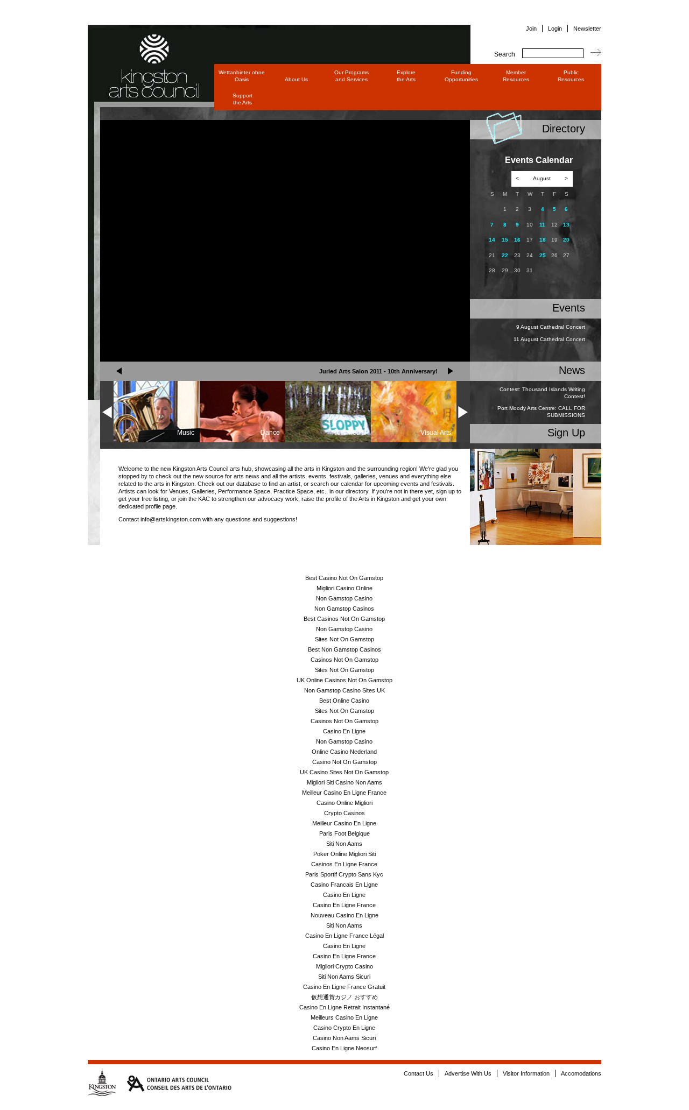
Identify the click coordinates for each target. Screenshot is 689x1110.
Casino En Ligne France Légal (344, 935)
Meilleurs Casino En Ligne (344, 1017)
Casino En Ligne (344, 731)
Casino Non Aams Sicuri (344, 1038)
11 (542, 225)
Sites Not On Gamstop (344, 639)
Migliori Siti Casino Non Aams (344, 782)
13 (566, 225)
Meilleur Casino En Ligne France (344, 792)
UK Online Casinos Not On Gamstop (344, 680)
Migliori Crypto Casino (344, 966)
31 (529, 270)
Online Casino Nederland (344, 751)
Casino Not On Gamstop (344, 762)
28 (492, 270)
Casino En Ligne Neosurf (344, 1048)
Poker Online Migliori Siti (344, 854)
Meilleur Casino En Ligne (344, 823)
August (542, 178)
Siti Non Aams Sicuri (344, 976)
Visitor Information (526, 1073)
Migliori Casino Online (344, 588)
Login (555, 28)
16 (517, 240)
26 (554, 255)
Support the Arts (242, 99)
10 (529, 225)
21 (492, 255)
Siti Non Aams (344, 843)
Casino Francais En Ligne (344, 884)
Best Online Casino (344, 700)
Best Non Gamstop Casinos (344, 649)
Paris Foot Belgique (344, 833)
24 (529, 255)
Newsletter (587, 28)
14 (492, 240)
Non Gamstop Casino (344, 598)
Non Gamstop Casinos (344, 608)
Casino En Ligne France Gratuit (344, 987)
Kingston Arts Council (144, 51)
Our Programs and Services (351, 75)
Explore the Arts (406, 75)
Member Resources (516, 75)
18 (542, 240)
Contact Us (418, 1073)
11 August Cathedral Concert (549, 339)
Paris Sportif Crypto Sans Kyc (344, 874)
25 (542, 255)
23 (517, 255)
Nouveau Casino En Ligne (344, 915)
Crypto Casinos (344, 813)
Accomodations (581, 1073)
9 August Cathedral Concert (550, 327)
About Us (296, 79)
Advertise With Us (468, 1073)
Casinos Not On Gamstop (344, 659)
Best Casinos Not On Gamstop (344, 619)
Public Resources (571, 75)
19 (554, 240)
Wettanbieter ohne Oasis (242, 75)
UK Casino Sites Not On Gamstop (344, 772)
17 (529, 240)
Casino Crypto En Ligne (344, 1027)
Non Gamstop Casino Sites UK (344, 690)
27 (566, 255)
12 (554, 225)
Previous (119, 370)
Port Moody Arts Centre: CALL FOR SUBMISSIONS (541, 411)
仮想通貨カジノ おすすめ (344, 997)
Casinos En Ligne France (344, 864)
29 (505, 270)
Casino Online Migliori (344, 803)
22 (505, 255)
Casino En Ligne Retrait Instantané (344, 1007)
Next (451, 370)
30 (517, 270)
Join (531, 28)
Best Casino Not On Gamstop (344, 578)
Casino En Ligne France (344, 905)
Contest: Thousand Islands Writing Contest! (542, 392)
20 (566, 240)
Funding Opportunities (461, 75)
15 (505, 240)
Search (504, 54)
